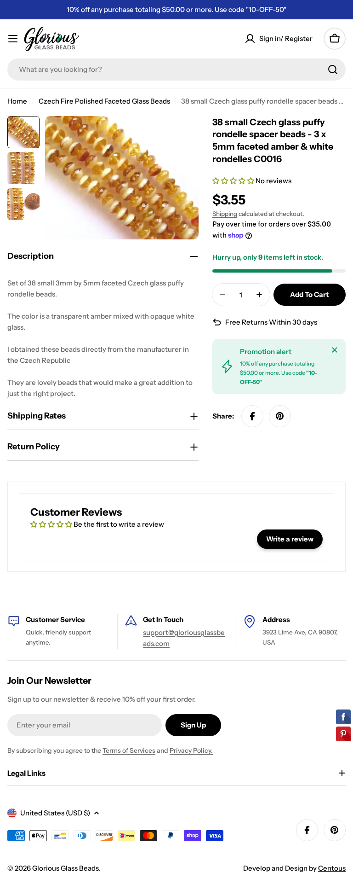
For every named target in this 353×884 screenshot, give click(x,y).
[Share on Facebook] (252, 416)
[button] (234, 180)
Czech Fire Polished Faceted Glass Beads (104, 101)
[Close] (334, 350)
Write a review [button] (289, 539)
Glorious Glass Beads (65, 868)
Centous (332, 868)
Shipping (224, 213)
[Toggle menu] (12, 38)
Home (17, 101)
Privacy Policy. (191, 750)
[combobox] (176, 69)
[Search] (332, 69)
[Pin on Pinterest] (280, 416)
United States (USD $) (55, 812)
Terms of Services (128, 750)
